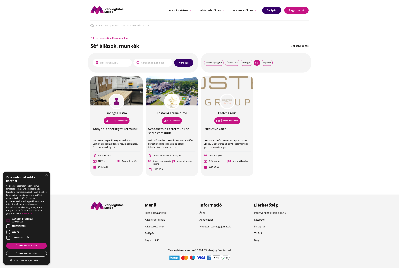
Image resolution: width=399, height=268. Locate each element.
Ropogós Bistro (116, 113)
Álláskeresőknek (243, 10)
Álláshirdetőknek (210, 10)
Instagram (260, 226)
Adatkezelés (207, 219)
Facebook (259, 219)
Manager (246, 62)
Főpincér (267, 62)
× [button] (46, 175)
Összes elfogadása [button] (26, 245)
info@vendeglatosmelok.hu (270, 212)
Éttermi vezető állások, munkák (110, 38)
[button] (26, 260)
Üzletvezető (232, 62)
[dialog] (26, 218)
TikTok (258, 233)
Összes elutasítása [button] (26, 253)
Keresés (184, 62)
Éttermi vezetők (132, 25)
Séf (257, 62)
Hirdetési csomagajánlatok (215, 226)
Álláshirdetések (178, 10)
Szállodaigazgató (214, 62)
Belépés (271, 10)
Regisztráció (296, 10)
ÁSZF (202, 212)
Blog (257, 240)
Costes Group (227, 113)
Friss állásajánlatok (109, 25)
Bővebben (27, 213)
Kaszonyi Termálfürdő (172, 113)
